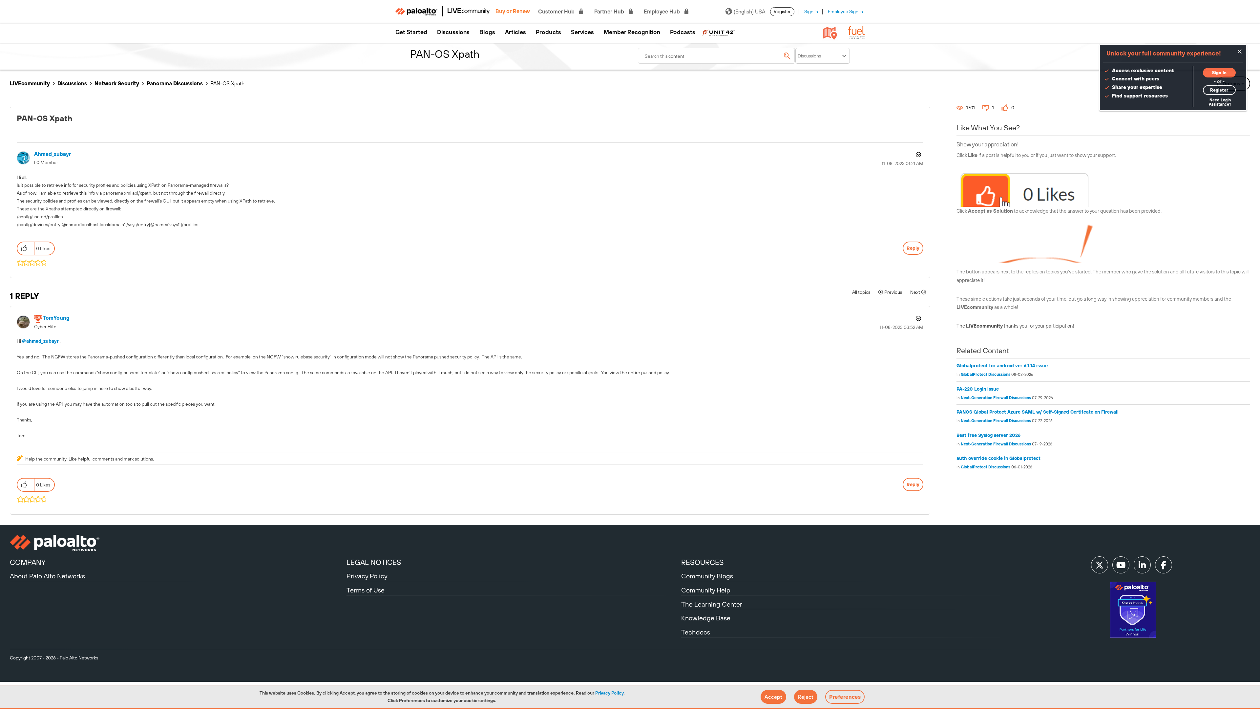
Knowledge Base (705, 618)
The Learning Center (711, 604)
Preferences (845, 697)
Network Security (116, 83)
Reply (913, 248)
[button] (773, 697)
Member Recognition (632, 32)
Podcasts (682, 32)
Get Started (411, 32)
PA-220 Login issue (977, 389)
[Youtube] (1120, 564)
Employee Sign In (845, 11)
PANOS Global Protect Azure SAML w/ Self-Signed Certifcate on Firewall (1037, 412)
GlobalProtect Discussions (985, 374)
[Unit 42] (718, 32)
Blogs (487, 32)
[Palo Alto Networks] (177, 543)
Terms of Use (365, 590)
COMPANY (28, 562)
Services (582, 32)
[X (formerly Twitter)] (1099, 564)
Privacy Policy (609, 693)
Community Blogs (707, 576)
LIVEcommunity (30, 83)
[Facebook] (1163, 564)
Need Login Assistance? (1220, 102)
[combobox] (716, 56)
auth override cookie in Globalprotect (998, 458)
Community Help (705, 590)
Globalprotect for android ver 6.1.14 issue (1002, 365)
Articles (515, 32)
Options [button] (917, 155)
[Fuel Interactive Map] (830, 33)
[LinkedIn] (1142, 564)
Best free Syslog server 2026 (988, 435)
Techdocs (695, 632)
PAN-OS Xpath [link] (227, 83)
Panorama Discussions (175, 83)
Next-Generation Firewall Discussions (996, 398)
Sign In (811, 11)
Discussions (453, 32)
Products (548, 32)
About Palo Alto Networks (47, 576)
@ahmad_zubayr (40, 341)
